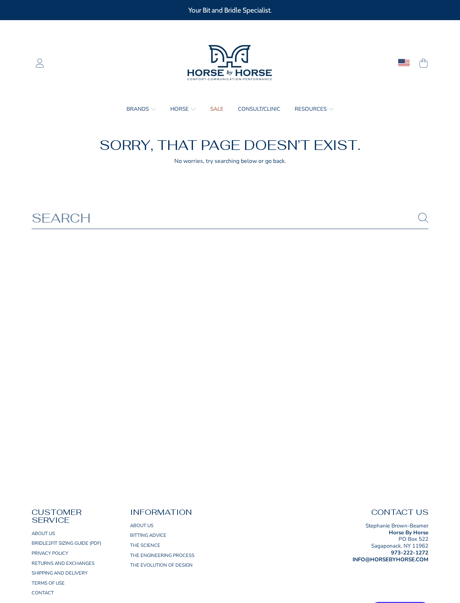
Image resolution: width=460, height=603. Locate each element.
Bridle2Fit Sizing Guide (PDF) (66, 543)
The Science (145, 545)
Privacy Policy (50, 553)
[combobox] (230, 218)
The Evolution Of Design (161, 565)
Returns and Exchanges (63, 563)
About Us (43, 533)
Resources (311, 109)
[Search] (423, 218)
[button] (423, 63)
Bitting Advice (148, 535)
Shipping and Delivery (60, 573)
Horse (180, 109)
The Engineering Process (162, 555)
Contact (43, 593)
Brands (138, 109)
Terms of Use (48, 583)
